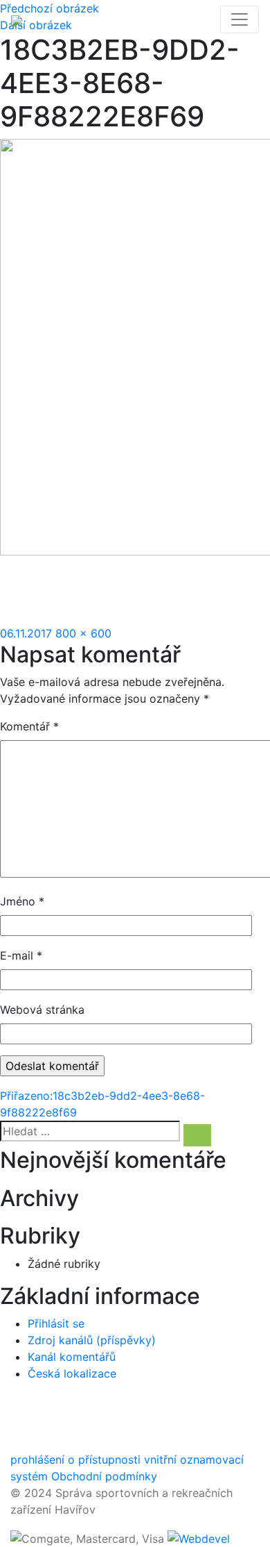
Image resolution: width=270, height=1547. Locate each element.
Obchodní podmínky (104, 1476)
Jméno (22, 901)
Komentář (29, 726)
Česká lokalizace (72, 1373)
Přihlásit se (56, 1323)
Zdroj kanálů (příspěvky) (92, 1340)
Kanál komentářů (72, 1357)
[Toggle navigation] (239, 19)
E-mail (21, 955)
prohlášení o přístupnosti (75, 1459)
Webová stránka (42, 1010)
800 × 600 (83, 633)
